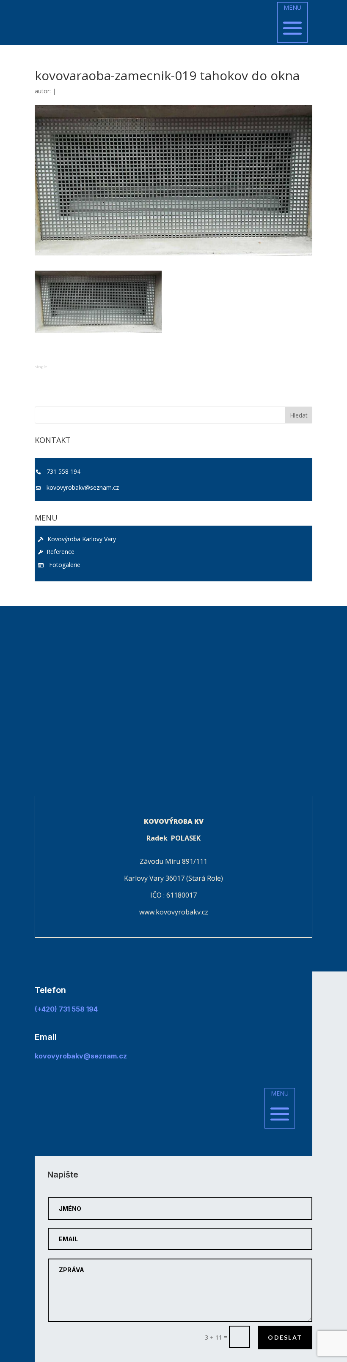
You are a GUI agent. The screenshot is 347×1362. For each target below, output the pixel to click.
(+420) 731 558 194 (66, 1009)
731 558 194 (63, 471)
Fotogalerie (63, 565)
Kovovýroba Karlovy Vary (81, 539)
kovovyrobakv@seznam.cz (83, 487)
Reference (59, 552)
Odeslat (285, 1337)
